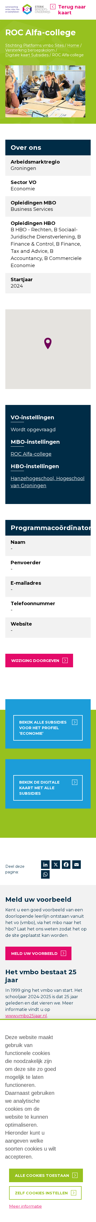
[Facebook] (66, 865)
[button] (48, 343)
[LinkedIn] (45, 865)
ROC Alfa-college (31, 454)
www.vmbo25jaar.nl (26, 1015)
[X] (55, 865)
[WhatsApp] (45, 875)
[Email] (76, 865)
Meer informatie (25, 1206)
